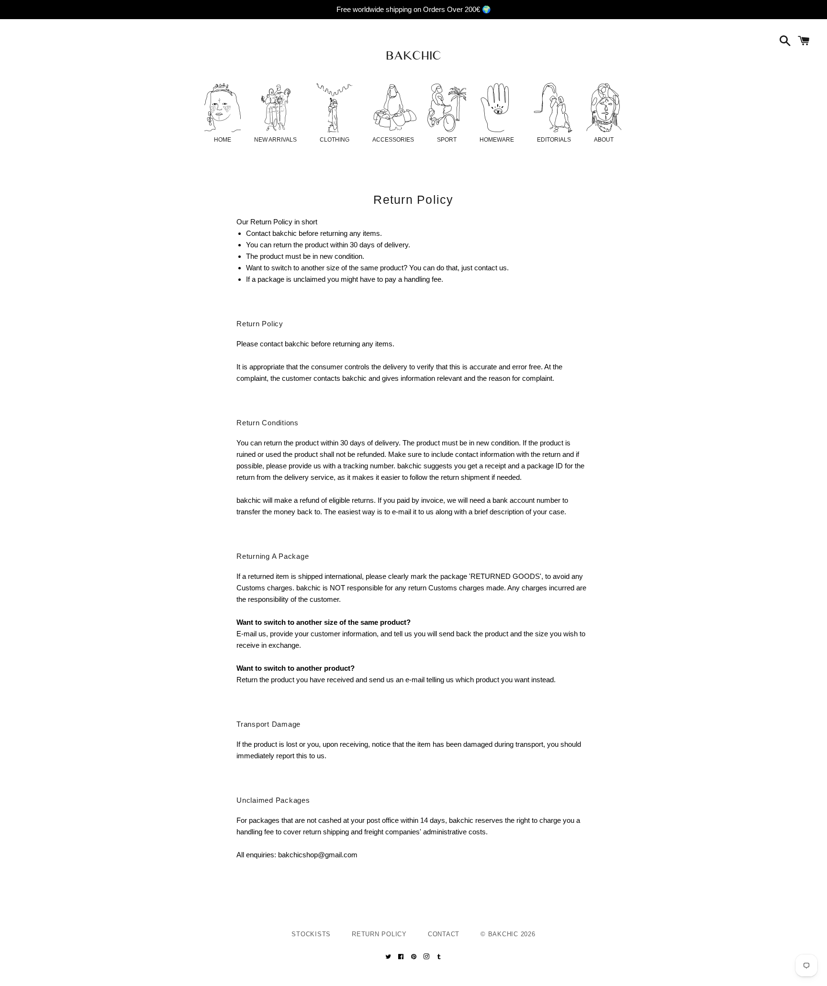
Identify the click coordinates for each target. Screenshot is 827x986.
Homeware (497, 139)
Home (222, 139)
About (604, 139)
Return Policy (379, 934)
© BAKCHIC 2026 (508, 934)
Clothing (334, 139)
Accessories (393, 139)
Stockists (311, 934)
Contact (443, 934)
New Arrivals (275, 139)
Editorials (554, 139)
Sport (447, 139)
